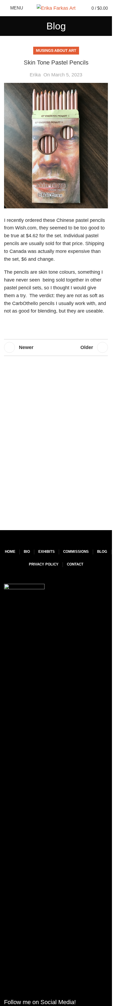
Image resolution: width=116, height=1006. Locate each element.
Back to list (56, 347)
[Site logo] (56, 8)
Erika (35, 74)
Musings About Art (56, 50)
